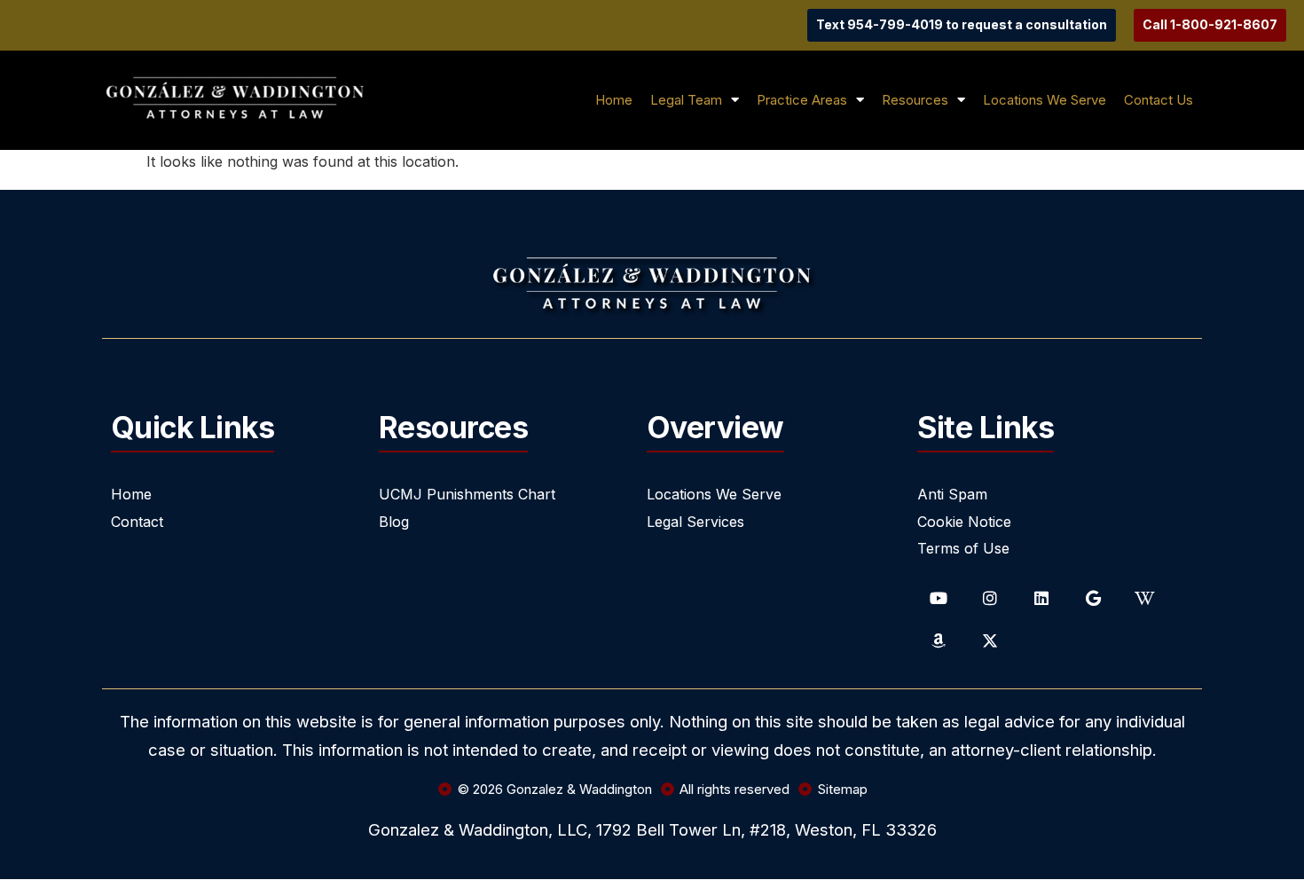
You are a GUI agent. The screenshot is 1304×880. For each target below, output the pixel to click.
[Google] (1093, 598)
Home (613, 99)
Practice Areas (802, 99)
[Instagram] (990, 598)
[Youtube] (938, 598)
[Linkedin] (1041, 598)
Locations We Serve (1044, 99)
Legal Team (686, 99)
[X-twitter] (990, 640)
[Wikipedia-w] (1144, 598)
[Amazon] (938, 640)
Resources (915, 99)
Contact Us (1158, 99)
